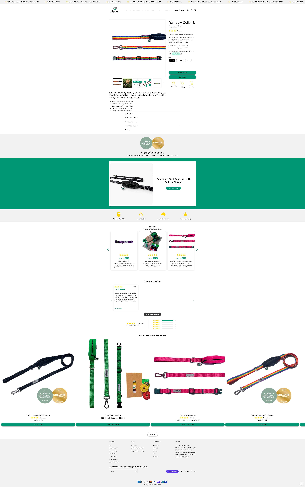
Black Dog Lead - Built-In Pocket (38, 415)
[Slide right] (164, 83)
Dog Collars (134, 445)
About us (155, 448)
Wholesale (155, 456)
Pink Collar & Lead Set (187, 415)
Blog (154, 453)
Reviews (155, 451)
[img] (124, 255)
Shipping (179, 48)
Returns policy (113, 451)
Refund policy (113, 456)
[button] (157, 10)
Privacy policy (113, 453)
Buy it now (182, 77)
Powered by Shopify (156, 484)
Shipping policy (113, 448)
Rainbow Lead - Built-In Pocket (262, 415)
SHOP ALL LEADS (173, 188)
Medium (180, 60)
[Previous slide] (111, 300)
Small (172, 60)
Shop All (152, 434)
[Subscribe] (135, 471)
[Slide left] (110, 83)
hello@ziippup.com (183, 456)
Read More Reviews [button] (152, 314)
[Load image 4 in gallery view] (147, 83)
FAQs (110, 445)
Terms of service (113, 459)
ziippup (149, 484)
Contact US (156, 445)
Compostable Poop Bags (138, 451)
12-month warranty (114, 462)
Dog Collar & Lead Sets (137, 448)
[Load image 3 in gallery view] (137, 83)
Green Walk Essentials (113, 415)
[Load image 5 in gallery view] (157, 83)
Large (188, 60)
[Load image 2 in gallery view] (127, 83)
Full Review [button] (118, 308)
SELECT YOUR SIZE (113, 424)
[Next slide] (193, 300)
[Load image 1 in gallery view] (117, 83)
